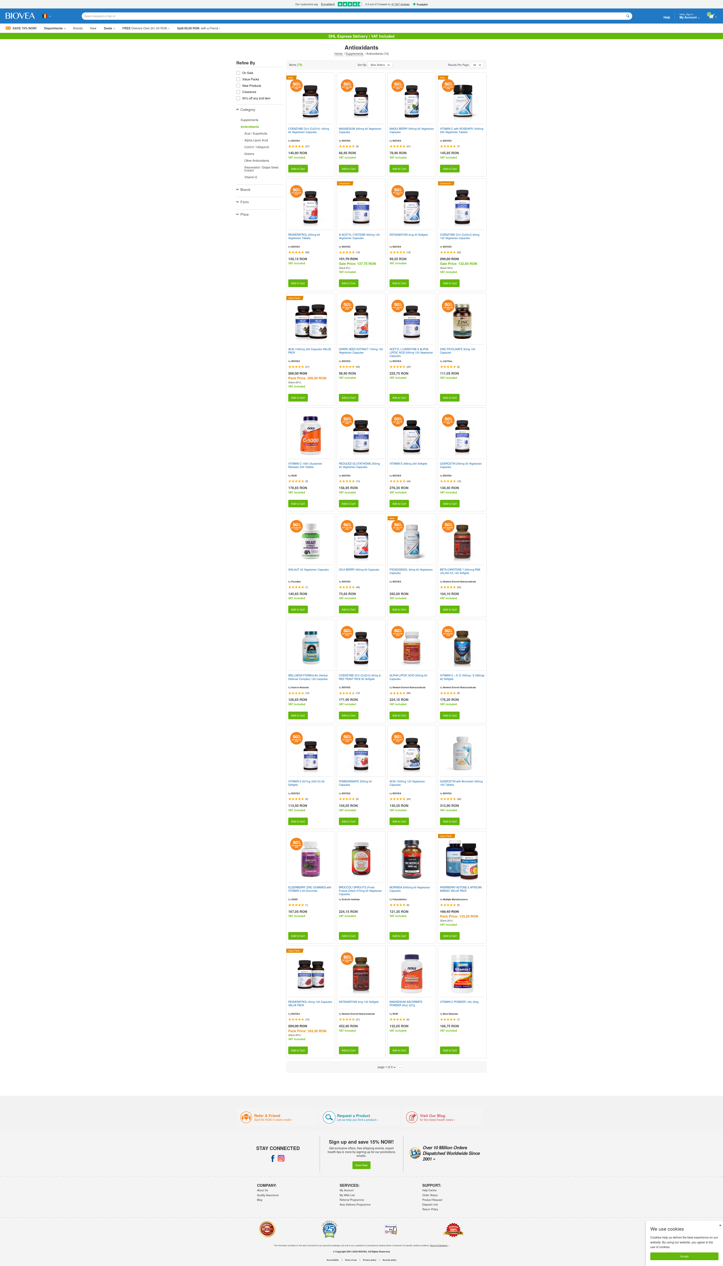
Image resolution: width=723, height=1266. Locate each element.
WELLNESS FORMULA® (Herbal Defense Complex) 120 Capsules (308, 677)
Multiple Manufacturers (455, 899)
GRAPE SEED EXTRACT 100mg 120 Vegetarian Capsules (361, 350)
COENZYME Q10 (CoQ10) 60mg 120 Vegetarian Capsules (459, 236)
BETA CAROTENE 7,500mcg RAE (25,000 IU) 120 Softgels (460, 571)
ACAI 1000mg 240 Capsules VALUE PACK (309, 350)
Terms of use (351, 1260)
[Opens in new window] (273, 1158)
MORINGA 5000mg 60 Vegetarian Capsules (410, 889)
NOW (294, 475)
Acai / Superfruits (255, 133)
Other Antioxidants (256, 160)
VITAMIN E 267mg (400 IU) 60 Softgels (306, 783)
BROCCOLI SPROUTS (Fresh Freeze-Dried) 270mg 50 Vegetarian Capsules (360, 891)
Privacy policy (369, 1260)
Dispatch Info (430, 1204)
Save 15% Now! (25, 28)
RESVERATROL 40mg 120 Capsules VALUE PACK (310, 1003)
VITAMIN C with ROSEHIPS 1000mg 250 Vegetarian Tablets (461, 130)
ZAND (294, 899)
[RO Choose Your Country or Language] (46, 16)
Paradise (296, 581)
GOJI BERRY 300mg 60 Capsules (359, 569)
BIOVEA (295, 140)
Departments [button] (53, 28)
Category (247, 109)
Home (338, 53)
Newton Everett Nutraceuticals (459, 581)
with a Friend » (198, 28)
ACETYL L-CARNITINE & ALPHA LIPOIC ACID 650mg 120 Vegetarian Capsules (411, 352)
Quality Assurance (268, 1195)
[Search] (627, 16)
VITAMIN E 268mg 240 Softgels (408, 463)
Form (244, 201)
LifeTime (447, 361)
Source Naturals (300, 687)
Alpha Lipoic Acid (256, 140)
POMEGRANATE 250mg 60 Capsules (355, 783)
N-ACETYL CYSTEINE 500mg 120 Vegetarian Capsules (359, 236)
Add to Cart (298, 169)
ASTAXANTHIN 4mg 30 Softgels (409, 234)
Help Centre (429, 1190)
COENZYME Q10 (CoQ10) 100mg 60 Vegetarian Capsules (308, 130)
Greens (249, 154)
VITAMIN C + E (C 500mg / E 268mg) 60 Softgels (462, 677)
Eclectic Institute (351, 899)
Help (667, 17)
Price (244, 214)
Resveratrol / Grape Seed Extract (261, 168)
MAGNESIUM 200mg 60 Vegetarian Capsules (360, 130)
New (93, 28)
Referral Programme (352, 1200)
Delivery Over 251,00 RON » (146, 28)
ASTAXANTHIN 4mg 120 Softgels (359, 1001)
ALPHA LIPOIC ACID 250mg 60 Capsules (408, 677)
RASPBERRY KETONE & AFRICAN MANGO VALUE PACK (461, 889)
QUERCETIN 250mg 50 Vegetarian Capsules (461, 465)
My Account (347, 1190)
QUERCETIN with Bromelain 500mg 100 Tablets (461, 783)
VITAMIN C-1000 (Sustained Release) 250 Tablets (305, 465)
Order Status (430, 1195)
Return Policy (430, 1209)
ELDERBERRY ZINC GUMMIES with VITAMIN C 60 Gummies (309, 889)
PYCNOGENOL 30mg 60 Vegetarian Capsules (411, 571)
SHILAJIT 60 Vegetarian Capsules (308, 569)
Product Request (432, 1200)
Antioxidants (250, 126)
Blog (259, 1200)
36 (474, 65)
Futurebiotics (400, 899)
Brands (78, 28)
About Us (262, 1190)
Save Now (361, 1165)
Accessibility (333, 1260)
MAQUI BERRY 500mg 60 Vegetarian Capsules (412, 130)
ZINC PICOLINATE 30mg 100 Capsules (457, 350)
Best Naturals (450, 1013)
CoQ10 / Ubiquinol (256, 147)
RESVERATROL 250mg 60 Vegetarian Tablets (304, 236)
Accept (684, 1256)
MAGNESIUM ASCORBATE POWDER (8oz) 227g (406, 1003)
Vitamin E (250, 177)
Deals (108, 28)
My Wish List (347, 1195)
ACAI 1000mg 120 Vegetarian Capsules (407, 783)
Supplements (354, 53)
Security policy (390, 1260)
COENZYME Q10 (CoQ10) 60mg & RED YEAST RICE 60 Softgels (360, 677)
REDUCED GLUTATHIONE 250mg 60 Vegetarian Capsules (359, 465)
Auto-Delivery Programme (355, 1204)
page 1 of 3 (385, 1067)
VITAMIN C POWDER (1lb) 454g (459, 1001)
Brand (245, 189)
